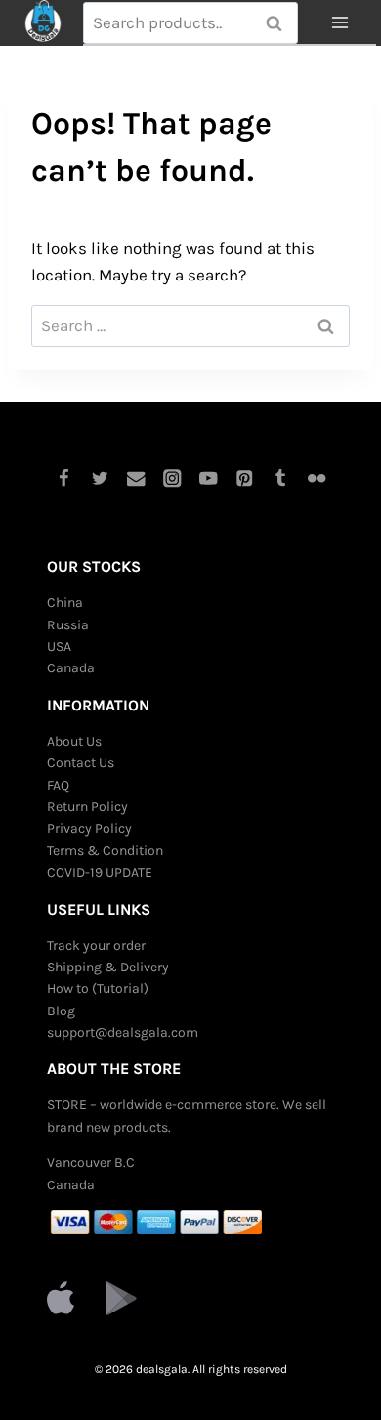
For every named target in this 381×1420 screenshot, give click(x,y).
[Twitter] (100, 478)
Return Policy (87, 806)
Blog (61, 1011)
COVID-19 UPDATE (99, 872)
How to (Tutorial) (97, 988)
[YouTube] (208, 478)
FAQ (58, 785)
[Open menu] (339, 23)
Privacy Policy (89, 828)
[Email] (136, 478)
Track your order (96, 945)
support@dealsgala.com (122, 1032)
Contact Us (80, 762)
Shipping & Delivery (108, 967)
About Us (74, 741)
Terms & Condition (105, 850)
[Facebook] (64, 478)
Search (279, 23)
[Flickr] (317, 478)
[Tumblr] (281, 478)
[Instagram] (172, 478)
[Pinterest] (245, 478)
